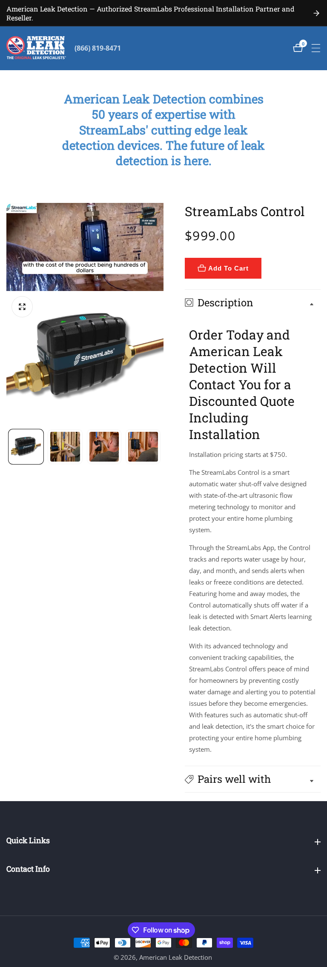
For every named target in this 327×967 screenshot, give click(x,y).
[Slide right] (160, 446)
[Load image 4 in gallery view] (143, 446)
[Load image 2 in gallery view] (65, 446)
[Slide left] (9, 446)
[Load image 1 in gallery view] (26, 446)
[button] (253, 779)
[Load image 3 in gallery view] (104, 446)
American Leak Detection (175, 957)
